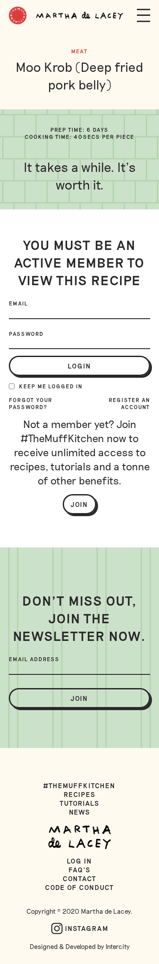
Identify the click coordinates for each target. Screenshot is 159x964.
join (79, 698)
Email (18, 303)
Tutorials (79, 803)
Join (79, 504)
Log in (80, 861)
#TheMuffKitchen (79, 785)
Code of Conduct (79, 887)
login (79, 366)
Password (26, 334)
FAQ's (79, 870)
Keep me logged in (51, 386)
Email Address (34, 659)
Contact (79, 878)
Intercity (118, 946)
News (80, 812)
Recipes (79, 794)
